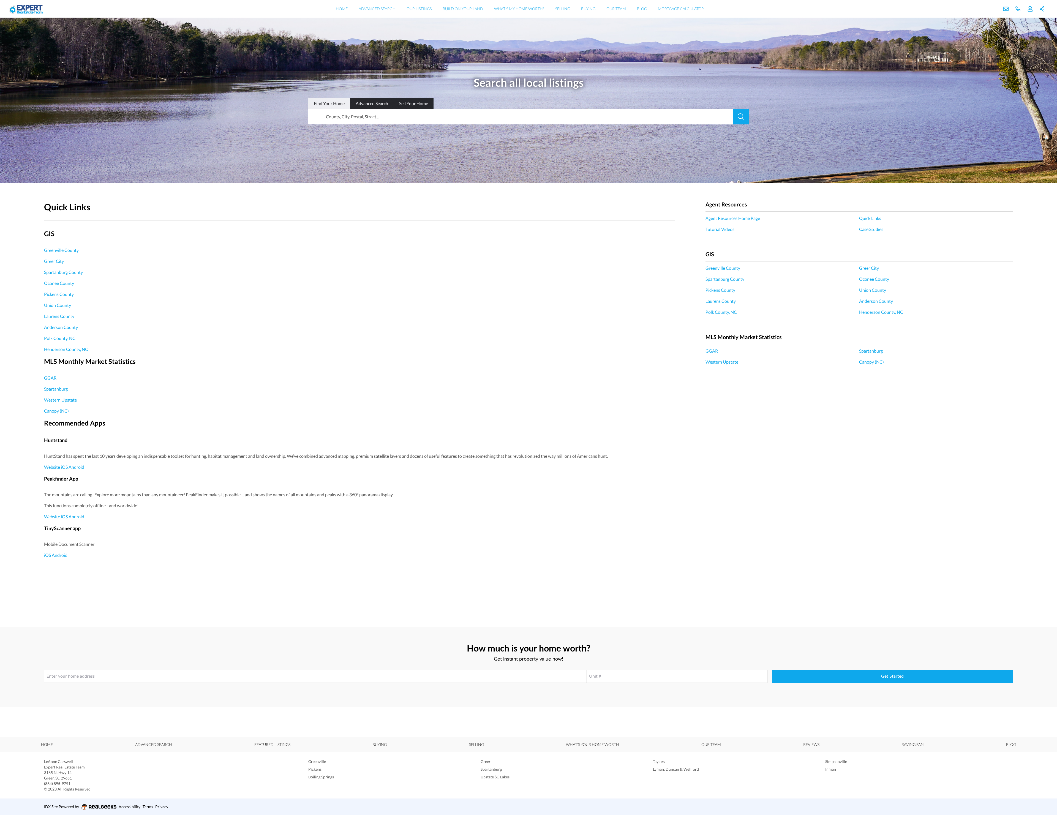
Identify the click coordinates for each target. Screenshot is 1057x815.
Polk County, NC (59, 338)
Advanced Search (377, 8)
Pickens (315, 769)
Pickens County (59, 294)
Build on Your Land (463, 8)
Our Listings (419, 8)
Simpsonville (836, 761)
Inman (830, 769)
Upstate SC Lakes (495, 777)
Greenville (317, 761)
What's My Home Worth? (519, 8)
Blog (642, 8)
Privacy (161, 806)
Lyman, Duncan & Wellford (676, 769)
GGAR (50, 377)
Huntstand (55, 440)
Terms (148, 806)
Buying (588, 8)
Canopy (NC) (56, 410)
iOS (64, 467)
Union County (57, 305)
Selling (562, 8)
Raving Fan (912, 744)
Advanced (372, 103)
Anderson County (61, 327)
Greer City (54, 261)
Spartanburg (56, 388)
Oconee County (59, 283)
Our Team (616, 8)
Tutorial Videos (719, 229)
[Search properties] (741, 116)
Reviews (811, 744)
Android (76, 467)
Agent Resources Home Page (732, 218)
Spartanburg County (63, 272)
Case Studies (871, 229)
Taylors (659, 761)
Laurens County (59, 316)
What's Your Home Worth (592, 744)
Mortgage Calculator (681, 8)
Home (342, 8)
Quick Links (870, 218)
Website (52, 467)
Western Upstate (60, 399)
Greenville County (61, 250)
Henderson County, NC (66, 349)
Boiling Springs (321, 777)
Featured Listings (272, 744)
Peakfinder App (61, 479)
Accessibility (129, 806)
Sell (413, 103)
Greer (486, 761)
